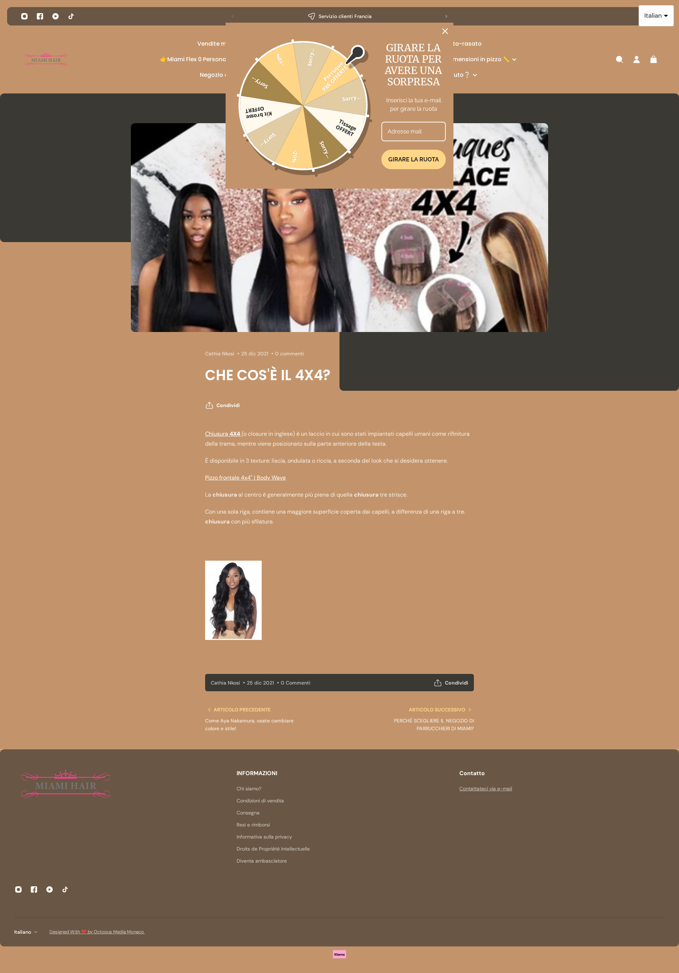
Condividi (228, 405)
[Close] (445, 31)
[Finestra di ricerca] (619, 59)
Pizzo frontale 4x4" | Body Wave (245, 477)
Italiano (22, 932)
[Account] (636, 59)
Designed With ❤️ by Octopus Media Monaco (97, 932)
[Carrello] (653, 59)
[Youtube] (55, 16)
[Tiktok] (71, 16)
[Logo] (46, 60)
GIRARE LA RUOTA (413, 159)
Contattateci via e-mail (485, 788)
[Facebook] (40, 16)
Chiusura (222, 433)
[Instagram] (24, 16)
